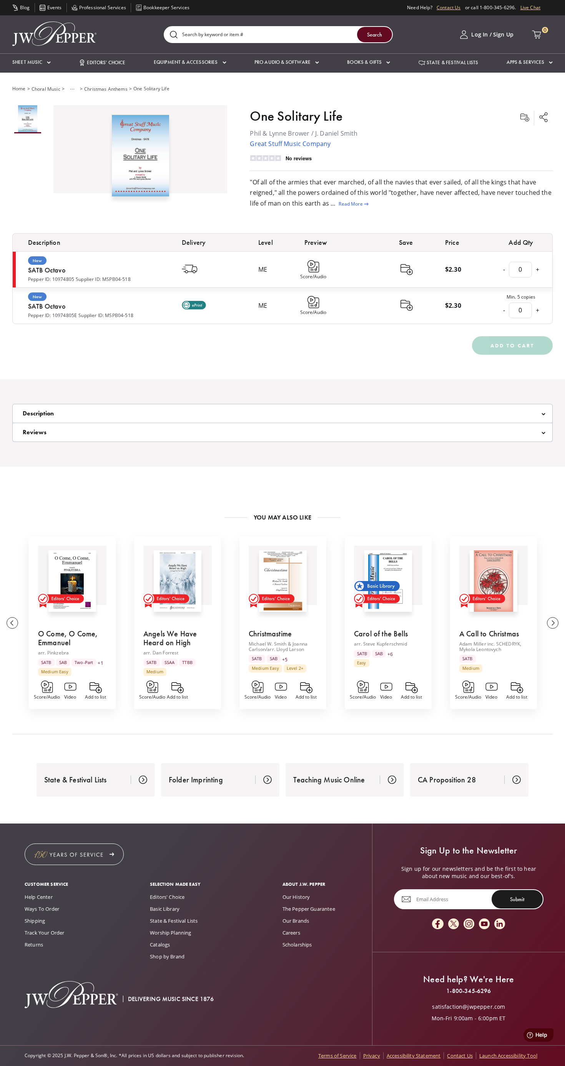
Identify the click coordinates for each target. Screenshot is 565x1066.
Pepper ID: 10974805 (51, 279)
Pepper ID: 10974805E (52, 315)
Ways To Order (42, 908)
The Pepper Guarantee (308, 908)
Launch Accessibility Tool (508, 1055)
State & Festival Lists (174, 920)
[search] (173, 35)
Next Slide (552, 623)
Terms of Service (337, 1055)
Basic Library (164, 908)
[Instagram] (469, 924)
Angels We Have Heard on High (170, 638)
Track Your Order (45, 932)
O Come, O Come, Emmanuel (68, 638)
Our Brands (295, 920)
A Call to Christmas (489, 634)
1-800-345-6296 (468, 991)
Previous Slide (12, 623)
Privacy (371, 1055)
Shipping (35, 920)
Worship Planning (170, 932)
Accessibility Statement (414, 1055)
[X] (453, 924)
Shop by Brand (167, 956)
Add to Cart (512, 345)
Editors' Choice (167, 896)
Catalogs (160, 944)
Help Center (39, 896)
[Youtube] (484, 924)
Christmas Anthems (106, 89)
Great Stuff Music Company (290, 143)
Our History (296, 896)
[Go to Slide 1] (27, 119)
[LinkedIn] (499, 924)
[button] (31, 62)
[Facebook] (438, 924)
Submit (517, 899)
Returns (34, 944)
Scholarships (297, 944)
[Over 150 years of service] (74, 854)
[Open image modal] (140, 159)
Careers (291, 932)
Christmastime (270, 634)
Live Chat (530, 7)
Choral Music (46, 89)
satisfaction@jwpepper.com (468, 1007)
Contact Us (449, 7)
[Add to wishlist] (524, 118)
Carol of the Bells (381, 634)
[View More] (72, 89)
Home (19, 88)
